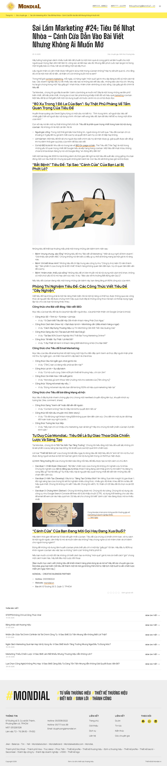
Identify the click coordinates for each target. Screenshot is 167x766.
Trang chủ (9, 15)
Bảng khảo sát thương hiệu (18, 624)
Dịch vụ (92, 730)
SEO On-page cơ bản (85, 145)
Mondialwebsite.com (73, 744)
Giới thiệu (93, 725)
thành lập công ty (25, 752)
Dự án (118, 720)
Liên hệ (92, 735)
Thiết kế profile (74, 749)
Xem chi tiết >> (152, 615)
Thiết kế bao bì (146, 749)
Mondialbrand (55, 744)
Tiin (23, 744)
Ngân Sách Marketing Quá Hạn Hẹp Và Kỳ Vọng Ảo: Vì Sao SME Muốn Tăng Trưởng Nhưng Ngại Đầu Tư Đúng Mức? (58, 644)
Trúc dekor (49, 749)
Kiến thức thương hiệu (127, 54)
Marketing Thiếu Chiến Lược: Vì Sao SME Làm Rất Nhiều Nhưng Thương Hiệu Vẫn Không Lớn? (49, 654)
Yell (28, 744)
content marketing (54, 78)
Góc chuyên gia (21, 15)
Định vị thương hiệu (113, 749)
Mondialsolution (39, 744)
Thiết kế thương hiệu (92, 749)
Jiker (8, 744)
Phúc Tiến (60, 749)
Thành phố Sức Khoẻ (15, 749)
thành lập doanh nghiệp (47, 752)
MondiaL (89, 744)
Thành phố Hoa (34, 749)
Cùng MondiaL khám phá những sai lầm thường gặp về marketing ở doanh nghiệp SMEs (109, 513)
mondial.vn (49, 582)
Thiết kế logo (74, 752)
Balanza (15, 744)
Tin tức (118, 725)
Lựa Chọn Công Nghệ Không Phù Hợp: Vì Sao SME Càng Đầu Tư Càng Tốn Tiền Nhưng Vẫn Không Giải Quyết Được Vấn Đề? (63, 663)
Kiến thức (119, 730)
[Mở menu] (160, 6)
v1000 (63, 752)
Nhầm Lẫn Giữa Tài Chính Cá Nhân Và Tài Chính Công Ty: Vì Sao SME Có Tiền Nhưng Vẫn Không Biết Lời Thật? (56, 634)
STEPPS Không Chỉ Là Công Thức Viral (23, 615)
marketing (119, 95)
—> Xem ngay (93, 517)
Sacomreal (10, 752)
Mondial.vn (157, 761)
